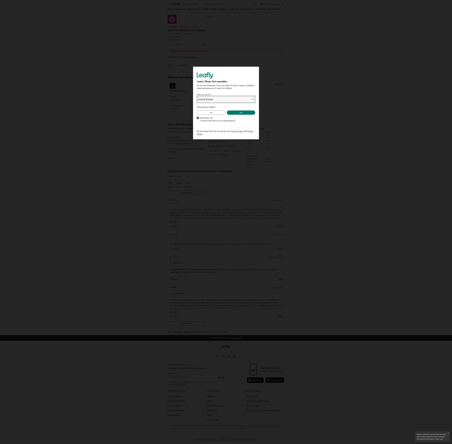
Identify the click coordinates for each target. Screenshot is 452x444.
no (211, 112)
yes (241, 113)
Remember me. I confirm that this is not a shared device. (218, 119)
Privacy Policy (428, 439)
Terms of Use (236, 131)
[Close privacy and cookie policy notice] (448, 433)
